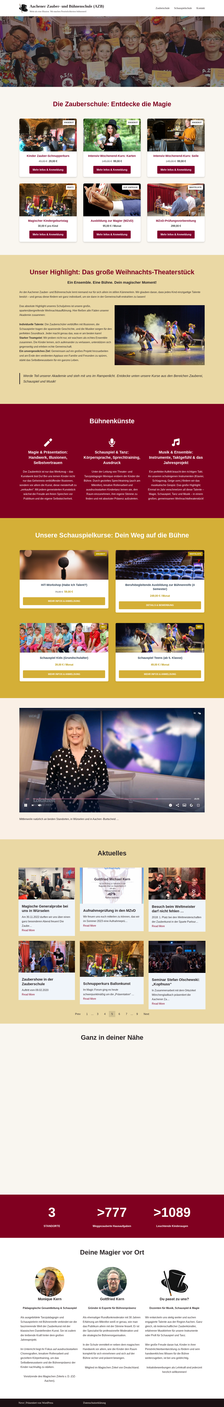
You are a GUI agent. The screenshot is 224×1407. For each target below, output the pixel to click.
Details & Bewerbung (160, 605)
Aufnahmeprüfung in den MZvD (109, 910)
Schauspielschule (183, 8)
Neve (21, 1402)
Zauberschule (163, 8)
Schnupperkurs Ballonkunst (106, 984)
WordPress (47, 1402)
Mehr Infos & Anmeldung (48, 169)
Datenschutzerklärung (94, 1402)
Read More (28, 930)
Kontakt (200, 8)
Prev (78, 1014)
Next (146, 1014)
